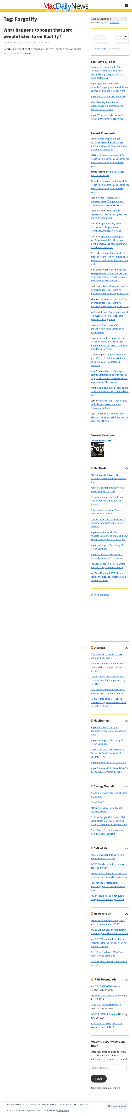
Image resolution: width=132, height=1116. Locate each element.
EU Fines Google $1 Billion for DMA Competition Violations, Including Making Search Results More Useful (109, 821)
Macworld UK (102, 914)
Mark (93, 312)
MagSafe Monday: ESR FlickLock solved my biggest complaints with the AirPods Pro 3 (108, 577)
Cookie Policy (63, 1110)
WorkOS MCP (97, 802)
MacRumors (102, 720)
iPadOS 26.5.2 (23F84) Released (107, 1023)
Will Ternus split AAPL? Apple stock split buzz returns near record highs (109, 417)
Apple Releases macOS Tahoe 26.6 (108, 762)
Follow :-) (98, 1078)
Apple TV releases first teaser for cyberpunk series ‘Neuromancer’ (109, 214)
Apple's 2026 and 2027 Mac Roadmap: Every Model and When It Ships (108, 478)
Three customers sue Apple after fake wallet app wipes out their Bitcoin (107, 500)
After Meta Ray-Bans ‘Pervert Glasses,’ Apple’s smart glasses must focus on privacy (107, 201)
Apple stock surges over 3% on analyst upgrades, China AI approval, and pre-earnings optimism (110, 290)
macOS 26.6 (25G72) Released (106, 986)
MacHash (100, 468)
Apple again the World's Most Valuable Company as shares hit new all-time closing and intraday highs (109, 87)
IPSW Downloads (105, 979)
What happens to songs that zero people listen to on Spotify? (38, 33)
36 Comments (43, 42)
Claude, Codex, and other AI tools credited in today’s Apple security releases (108, 680)
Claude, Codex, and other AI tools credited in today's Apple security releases (108, 523)
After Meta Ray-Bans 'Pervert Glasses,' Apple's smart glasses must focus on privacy (107, 106)
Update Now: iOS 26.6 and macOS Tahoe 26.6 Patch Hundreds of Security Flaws (108, 753)
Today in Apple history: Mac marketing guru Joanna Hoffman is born (108, 886)
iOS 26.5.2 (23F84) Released (105, 1014)
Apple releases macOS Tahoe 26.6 (108, 96)
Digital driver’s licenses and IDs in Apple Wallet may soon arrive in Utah (108, 328)
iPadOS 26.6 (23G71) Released (106, 1004)
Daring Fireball (104, 786)
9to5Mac (99, 648)
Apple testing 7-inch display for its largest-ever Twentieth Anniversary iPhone (106, 227)
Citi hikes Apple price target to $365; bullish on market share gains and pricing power (109, 316)
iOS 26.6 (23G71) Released (104, 995)
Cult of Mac (101, 848)
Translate (114, 22)
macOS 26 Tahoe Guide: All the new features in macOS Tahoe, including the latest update (109, 943)
